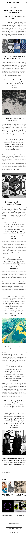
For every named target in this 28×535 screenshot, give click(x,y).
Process (19, 473)
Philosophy (4, 473)
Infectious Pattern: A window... (20, 514)
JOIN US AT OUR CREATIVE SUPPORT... (7, 514)
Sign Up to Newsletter (15, 528)
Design (23, 473)
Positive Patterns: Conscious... (7, 495)
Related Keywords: (6, 472)
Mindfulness (15, 473)
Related (4, 479)
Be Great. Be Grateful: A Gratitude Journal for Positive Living (14, 249)
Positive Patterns (9, 473)
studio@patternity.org (14, 523)
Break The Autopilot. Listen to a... (20, 496)
